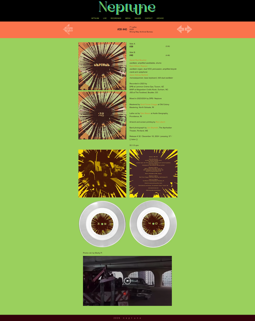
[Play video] (127, 281)
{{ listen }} (133, 139)
